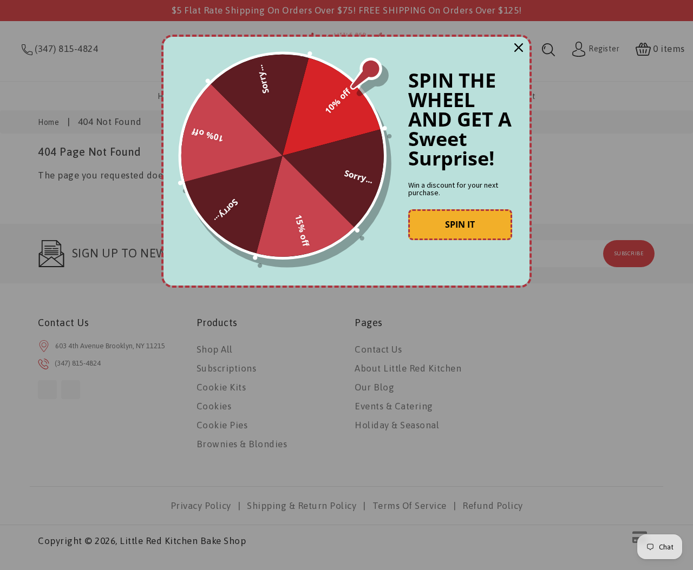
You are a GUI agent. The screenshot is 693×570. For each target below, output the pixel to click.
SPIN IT (460, 224)
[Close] (519, 48)
